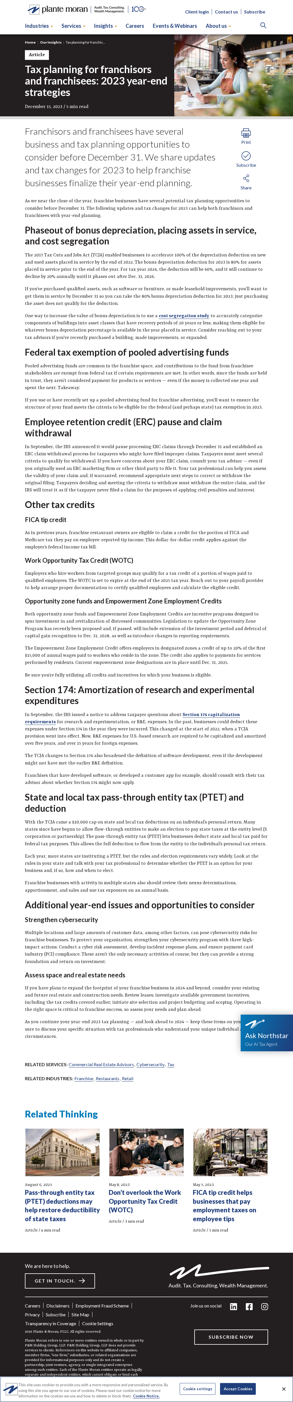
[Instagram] (264, 1307)
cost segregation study (184, 316)
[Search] (263, 26)
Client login (197, 11)
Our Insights (51, 42)
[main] (146, 701)
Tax (170, 1064)
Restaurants (107, 1078)
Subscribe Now (231, 1337)
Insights (103, 26)
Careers (135, 26)
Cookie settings (97, 1323)
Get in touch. (55, 1280)
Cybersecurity (150, 1064)
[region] (146, 1389)
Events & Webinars (175, 26)
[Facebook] (249, 1307)
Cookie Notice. (146, 1396)
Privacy (32, 1314)
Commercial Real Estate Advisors (101, 1064)
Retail (127, 1078)
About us (216, 26)
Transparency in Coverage (50, 1323)
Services (71, 26)
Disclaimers (58, 1305)
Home (30, 42)
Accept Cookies (238, 1388)
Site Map (80, 1314)
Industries (37, 26)
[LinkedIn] (233, 1307)
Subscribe (254, 11)
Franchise (83, 1078)
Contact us (226, 11)
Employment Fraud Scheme (102, 1305)
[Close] (284, 1389)
